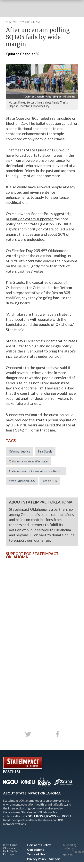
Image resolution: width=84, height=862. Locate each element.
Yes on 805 (50, 480)
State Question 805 (22, 480)
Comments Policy (39, 845)
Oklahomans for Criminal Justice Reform (36, 471)
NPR (68, 851)
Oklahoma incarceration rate (28, 461)
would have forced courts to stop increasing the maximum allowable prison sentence (40, 155)
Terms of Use (36, 854)
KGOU (30, 816)
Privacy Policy (36, 859)
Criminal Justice (19, 451)
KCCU (66, 816)
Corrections (35, 849)
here (42, 535)
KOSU (40, 816)
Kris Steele (45, 451)
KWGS (51, 816)
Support (55, 859)
